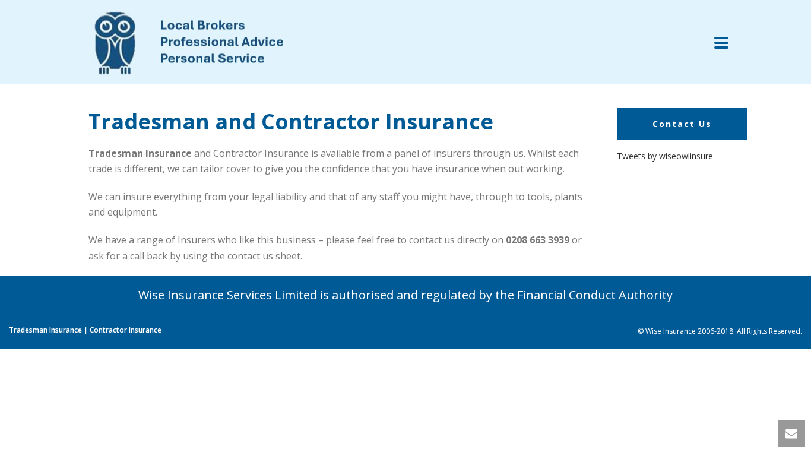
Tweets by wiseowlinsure (665, 156)
